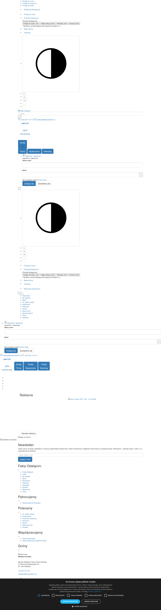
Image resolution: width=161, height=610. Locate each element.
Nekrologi (25, 485)
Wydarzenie (34, 151)
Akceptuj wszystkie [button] (70, 601)
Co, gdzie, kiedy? (28, 302)
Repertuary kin (27, 525)
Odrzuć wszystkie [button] (91, 601)
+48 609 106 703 (24, 571)
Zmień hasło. (42, 180)
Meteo (24, 523)
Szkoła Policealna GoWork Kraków (34, 541)
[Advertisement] (82, 415)
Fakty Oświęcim (27, 472)
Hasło (24, 170)
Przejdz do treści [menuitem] (28, 5)
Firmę (22, 151)
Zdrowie (25, 527)
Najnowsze (26, 296)
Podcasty (25, 306)
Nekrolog (48, 151)
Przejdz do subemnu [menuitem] (29, 3)
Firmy (24, 315)
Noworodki (26, 304)
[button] (80, 606)
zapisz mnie (25, 459)
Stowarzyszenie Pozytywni (31, 503)
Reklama (25, 317)
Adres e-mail (27, 160)
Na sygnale (26, 298)
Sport (24, 300)
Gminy (24, 309)
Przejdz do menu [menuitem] (28, 1)
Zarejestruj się (44, 183)
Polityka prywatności (94, 591)
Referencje (26, 489)
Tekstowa (27, 33)
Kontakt (25, 487)
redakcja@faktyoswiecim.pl (27, 574)
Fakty (24, 474)
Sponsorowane (27, 313)
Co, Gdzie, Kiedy (28, 514)
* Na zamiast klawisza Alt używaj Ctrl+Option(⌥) (41, 26)
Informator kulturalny (29, 518)
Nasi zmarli (26, 311)
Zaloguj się (29, 183)
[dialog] (80, 594)
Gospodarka (26, 516)
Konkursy (25, 521)
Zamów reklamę (29, 433)
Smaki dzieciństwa (28, 538)
